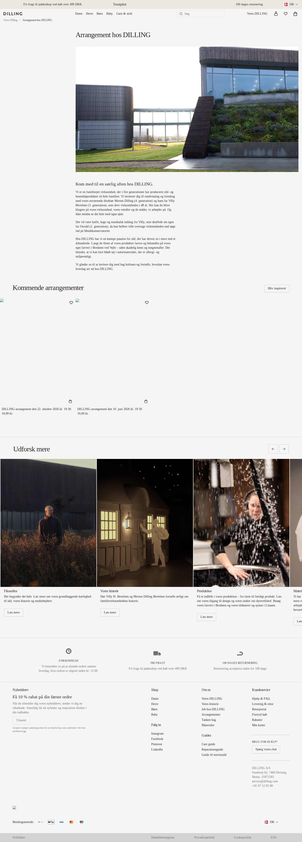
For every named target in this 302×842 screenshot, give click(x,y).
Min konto (258, 725)
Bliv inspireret (277, 288)
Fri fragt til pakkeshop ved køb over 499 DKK (52, 4)
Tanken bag (209, 720)
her (24, 731)
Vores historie (210, 704)
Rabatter (257, 720)
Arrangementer (211, 714)
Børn (100, 13)
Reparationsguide (212, 749)
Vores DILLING (257, 13)
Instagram (157, 733)
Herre (89, 13)
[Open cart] (295, 14)
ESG (274, 837)
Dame (78, 13)
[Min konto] (276, 14)
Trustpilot (119, 4)
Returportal (259, 709)
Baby (109, 13)
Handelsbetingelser (163, 837)
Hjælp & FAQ (261, 698)
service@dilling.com (265, 781)
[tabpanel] (276, 288)
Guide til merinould (214, 754)
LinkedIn (157, 749)
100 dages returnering (249, 4)
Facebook (157, 739)
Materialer (208, 725)
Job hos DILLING (213, 709)
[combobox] (291, 4)
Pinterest (156, 744)
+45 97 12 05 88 (262, 785)
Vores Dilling (10, 20)
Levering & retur (262, 704)
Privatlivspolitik (204, 837)
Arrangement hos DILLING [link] (37, 20)
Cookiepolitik (242, 837)
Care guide (208, 744)
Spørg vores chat (266, 749)
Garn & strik (124, 13)
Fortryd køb (259, 714)
